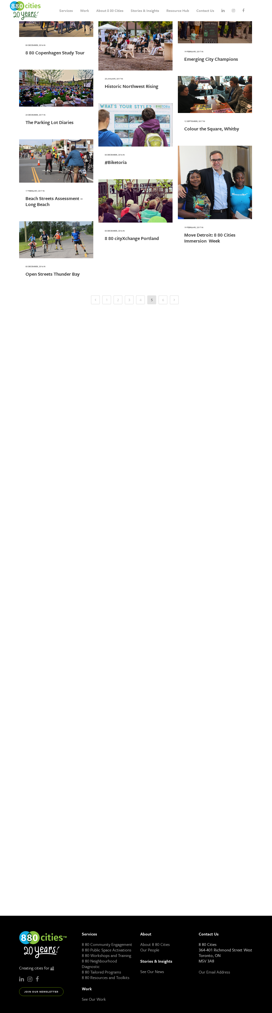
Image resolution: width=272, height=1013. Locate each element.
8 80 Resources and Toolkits (105, 977)
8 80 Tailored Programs (101, 972)
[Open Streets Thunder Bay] (56, 239)
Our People (149, 950)
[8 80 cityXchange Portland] (135, 201)
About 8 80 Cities (155, 944)
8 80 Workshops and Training (106, 955)
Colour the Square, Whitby (211, 128)
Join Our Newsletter (41, 991)
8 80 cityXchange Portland (132, 238)
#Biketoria (116, 162)
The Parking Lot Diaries (50, 122)
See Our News (152, 971)
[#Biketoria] (135, 125)
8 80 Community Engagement (107, 944)
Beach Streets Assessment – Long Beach (54, 201)
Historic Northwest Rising (131, 86)
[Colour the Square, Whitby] (215, 94)
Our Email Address (214, 972)
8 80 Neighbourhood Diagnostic (99, 963)
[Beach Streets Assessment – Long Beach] (56, 161)
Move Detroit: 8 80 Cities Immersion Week (209, 237)
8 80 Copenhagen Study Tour (55, 52)
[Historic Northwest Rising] (135, 35)
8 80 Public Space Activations (106, 950)
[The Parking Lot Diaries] (56, 88)
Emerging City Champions (211, 59)
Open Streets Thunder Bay (53, 274)
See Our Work (94, 999)
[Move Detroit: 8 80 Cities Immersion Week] (215, 182)
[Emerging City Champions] (215, 21)
